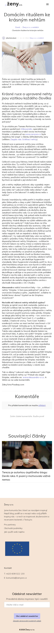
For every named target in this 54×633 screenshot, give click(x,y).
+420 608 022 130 (15, 573)
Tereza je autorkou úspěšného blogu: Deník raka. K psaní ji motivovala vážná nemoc (26, 476)
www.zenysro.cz (33, 134)
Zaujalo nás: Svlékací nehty (23, 139)
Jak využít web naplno (14, 532)
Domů (17, 27)
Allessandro (26, 129)
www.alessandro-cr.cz (33, 377)
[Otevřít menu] (47, 4)
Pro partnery (10, 524)
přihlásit (42, 405)
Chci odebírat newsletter (27, 616)
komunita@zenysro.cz (16, 578)
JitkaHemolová (11, 38)
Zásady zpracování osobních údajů (27, 621)
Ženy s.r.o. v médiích (31, 27)
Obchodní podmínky (13, 528)
